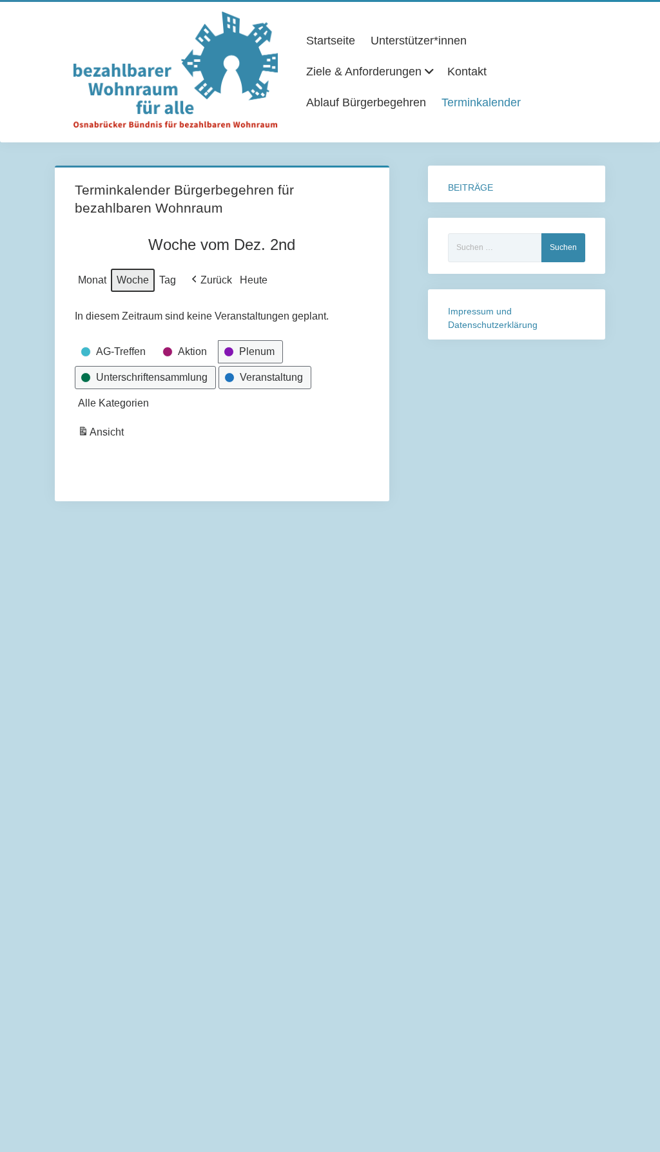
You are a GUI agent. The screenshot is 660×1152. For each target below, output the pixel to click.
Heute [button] (253, 279)
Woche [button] (133, 279)
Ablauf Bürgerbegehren (366, 102)
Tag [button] (167, 279)
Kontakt (467, 71)
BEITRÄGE (470, 187)
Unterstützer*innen (419, 40)
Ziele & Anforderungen (364, 71)
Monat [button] (92, 279)
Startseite (330, 40)
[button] (210, 280)
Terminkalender (481, 102)
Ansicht (102, 436)
